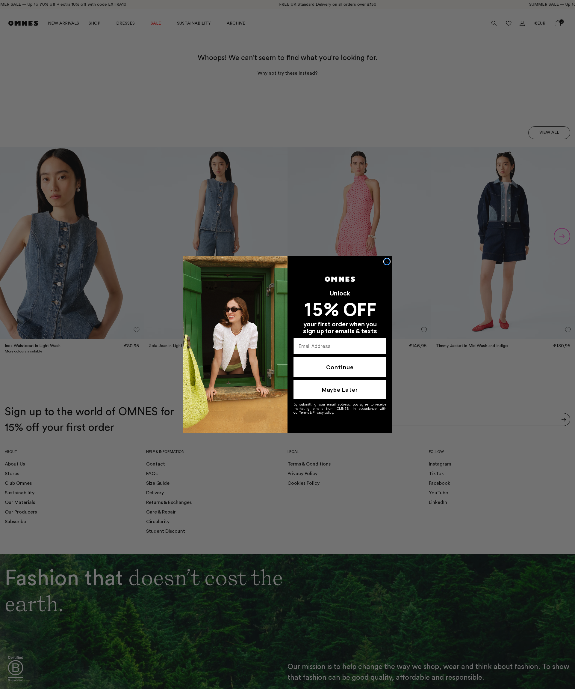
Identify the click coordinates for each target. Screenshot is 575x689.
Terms (304, 412)
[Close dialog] (387, 262)
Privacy (318, 412)
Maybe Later (340, 389)
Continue (340, 367)
